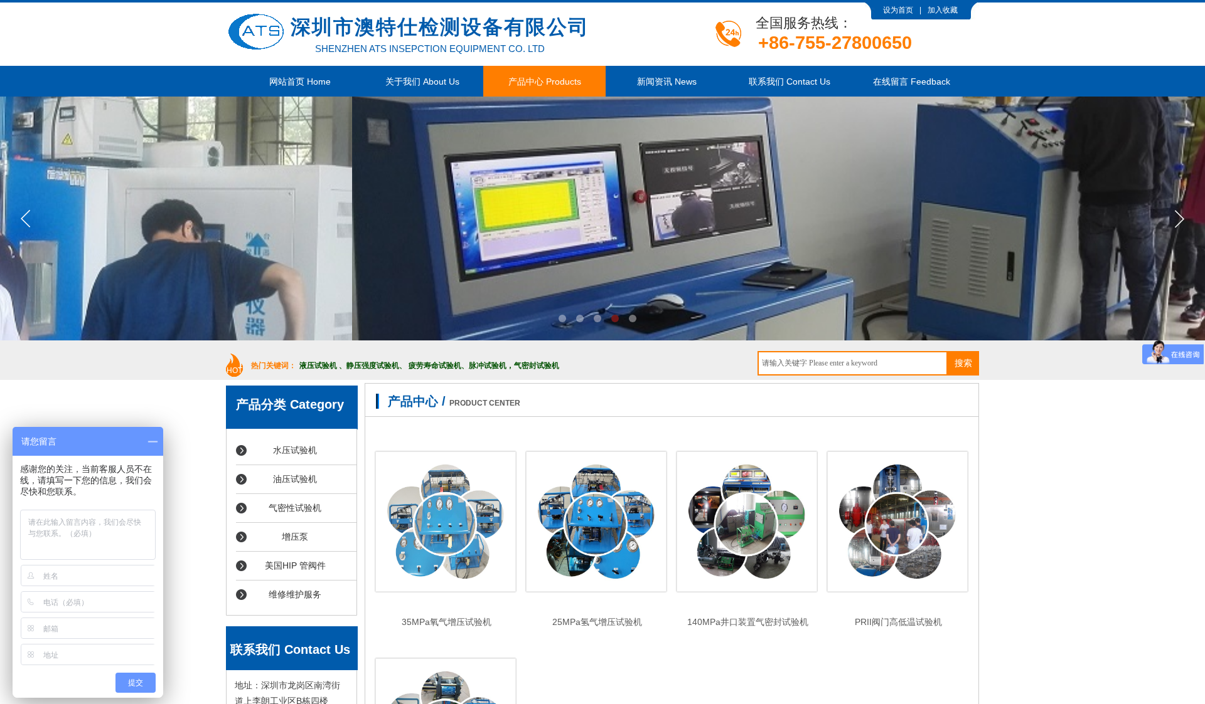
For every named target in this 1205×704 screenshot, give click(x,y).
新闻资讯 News (667, 81)
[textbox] (853, 363)
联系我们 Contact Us (789, 81)
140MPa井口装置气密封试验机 (747, 622)
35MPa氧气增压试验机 (446, 622)
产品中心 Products (544, 81)
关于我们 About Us (422, 81)
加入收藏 (943, 10)
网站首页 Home (300, 81)
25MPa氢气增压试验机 (597, 622)
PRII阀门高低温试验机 (898, 622)
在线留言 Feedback (911, 81)
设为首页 (898, 10)
